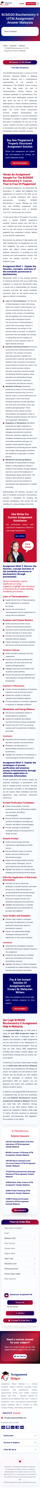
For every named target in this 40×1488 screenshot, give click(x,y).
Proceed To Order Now (20, 1320)
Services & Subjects (12, 1443)
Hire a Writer (20, 536)
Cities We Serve (10, 1450)
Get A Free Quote (20, 163)
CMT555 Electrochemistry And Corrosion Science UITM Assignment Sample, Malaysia (21, 1163)
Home (5, 46)
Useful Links (8, 1436)
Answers (13, 46)
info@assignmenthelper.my (15, 1418)
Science (22, 46)
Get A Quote (31, 3)
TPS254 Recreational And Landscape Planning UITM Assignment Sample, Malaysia (20, 1174)
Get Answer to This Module (20, 62)
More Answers (20, 1210)
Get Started (21, 1356)
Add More (21, 1313)
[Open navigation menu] (38, 4)
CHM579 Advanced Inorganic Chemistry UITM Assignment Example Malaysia (17, 1201)
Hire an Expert (20, 1009)
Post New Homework (20, 68)
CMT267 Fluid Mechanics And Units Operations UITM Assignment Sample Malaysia (20, 1144)
